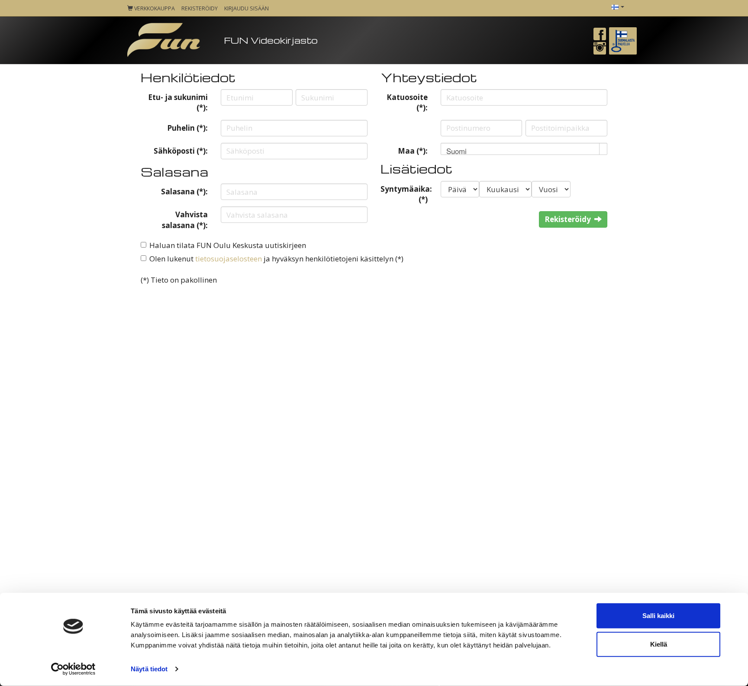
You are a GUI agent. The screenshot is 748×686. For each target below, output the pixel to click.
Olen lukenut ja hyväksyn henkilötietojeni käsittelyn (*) (276, 259)
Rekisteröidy (199, 8)
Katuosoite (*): (407, 102)
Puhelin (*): (187, 128)
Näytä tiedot (149, 669)
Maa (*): (413, 151)
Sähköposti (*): (181, 151)
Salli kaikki (658, 615)
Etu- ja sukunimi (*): (178, 102)
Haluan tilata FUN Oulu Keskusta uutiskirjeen (227, 245)
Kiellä (658, 643)
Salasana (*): (184, 191)
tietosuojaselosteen (228, 259)
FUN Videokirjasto (271, 40)
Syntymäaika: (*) (406, 194)
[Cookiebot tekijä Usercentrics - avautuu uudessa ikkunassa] (73, 669)
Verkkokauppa (154, 8)
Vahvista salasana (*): (185, 219)
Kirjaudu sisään (246, 8)
